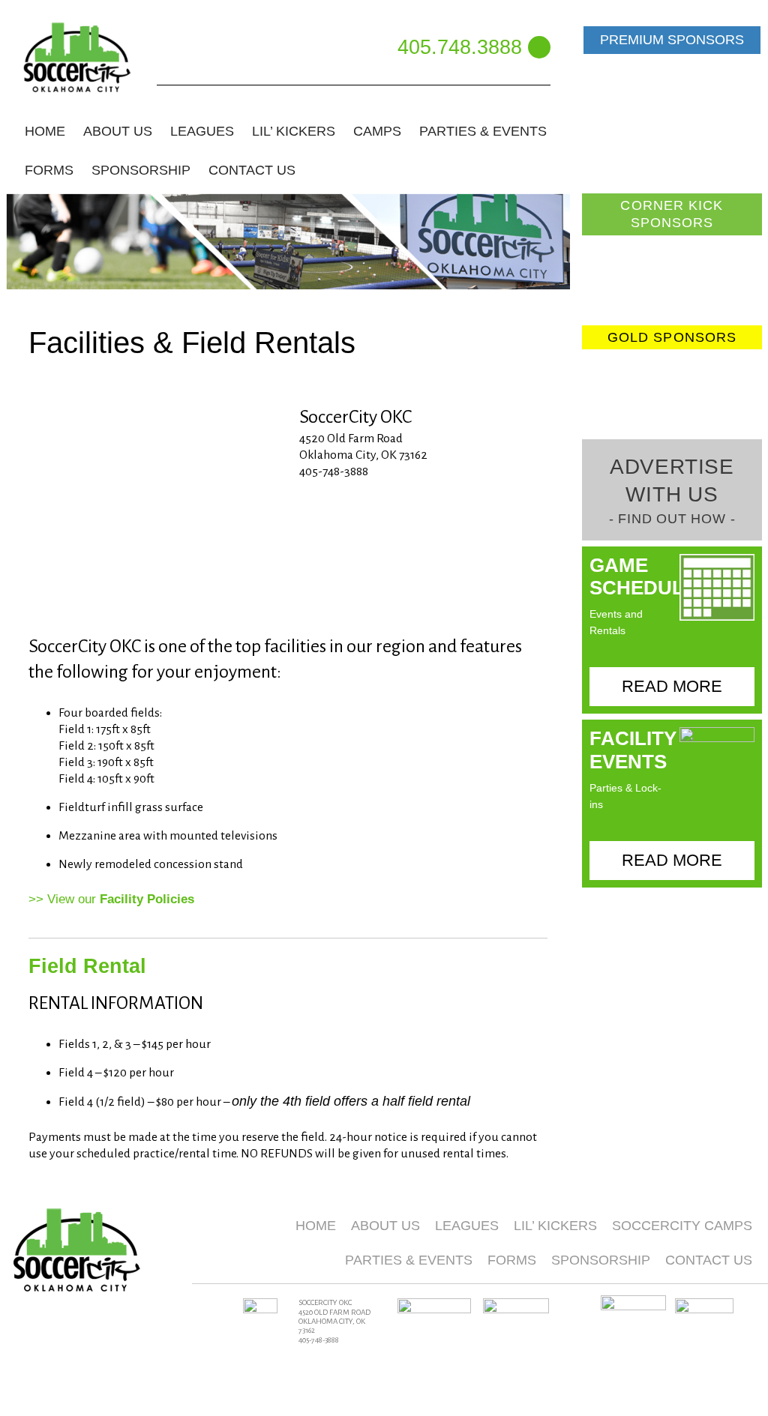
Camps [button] (377, 131)
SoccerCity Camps (682, 1225)
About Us (385, 1225)
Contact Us (252, 170)
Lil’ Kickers (555, 1225)
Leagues (467, 1225)
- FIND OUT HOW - (672, 518)
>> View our (111, 899)
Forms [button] (49, 170)
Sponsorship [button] (141, 170)
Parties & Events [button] (483, 131)
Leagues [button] (202, 131)
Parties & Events (408, 1260)
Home (45, 131)
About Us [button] (117, 131)
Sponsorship (600, 1260)
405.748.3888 (460, 46)
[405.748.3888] (539, 47)
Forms (512, 1260)
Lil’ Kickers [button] (293, 131)
